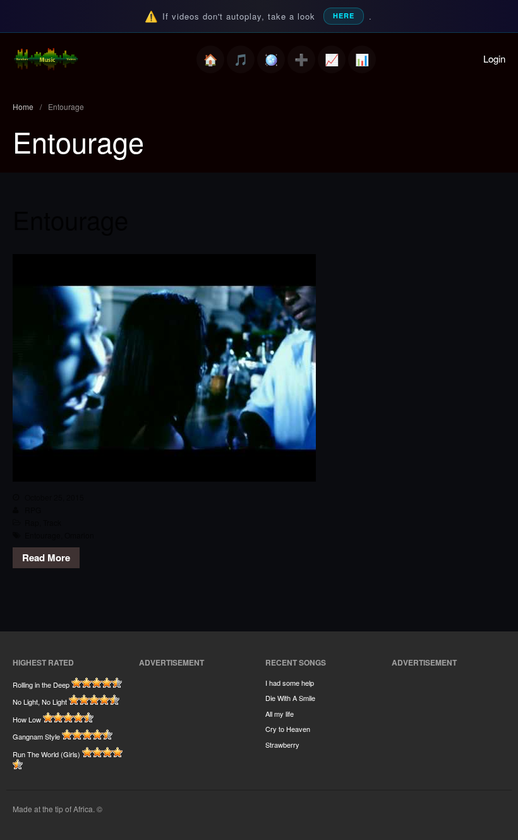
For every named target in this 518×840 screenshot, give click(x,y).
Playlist (241, 59)
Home (210, 59)
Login (494, 58)
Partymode (271, 59)
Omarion (79, 535)
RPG (33, 509)
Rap (32, 522)
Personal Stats (332, 59)
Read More (46, 557)
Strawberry (282, 745)
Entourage (70, 219)
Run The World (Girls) (46, 754)
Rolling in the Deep (41, 684)
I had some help (289, 683)
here (343, 15)
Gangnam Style (36, 736)
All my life (279, 714)
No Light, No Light (40, 702)
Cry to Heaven (287, 729)
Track (52, 522)
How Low (27, 719)
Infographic (362, 59)
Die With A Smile (290, 698)
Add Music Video (301, 59)
